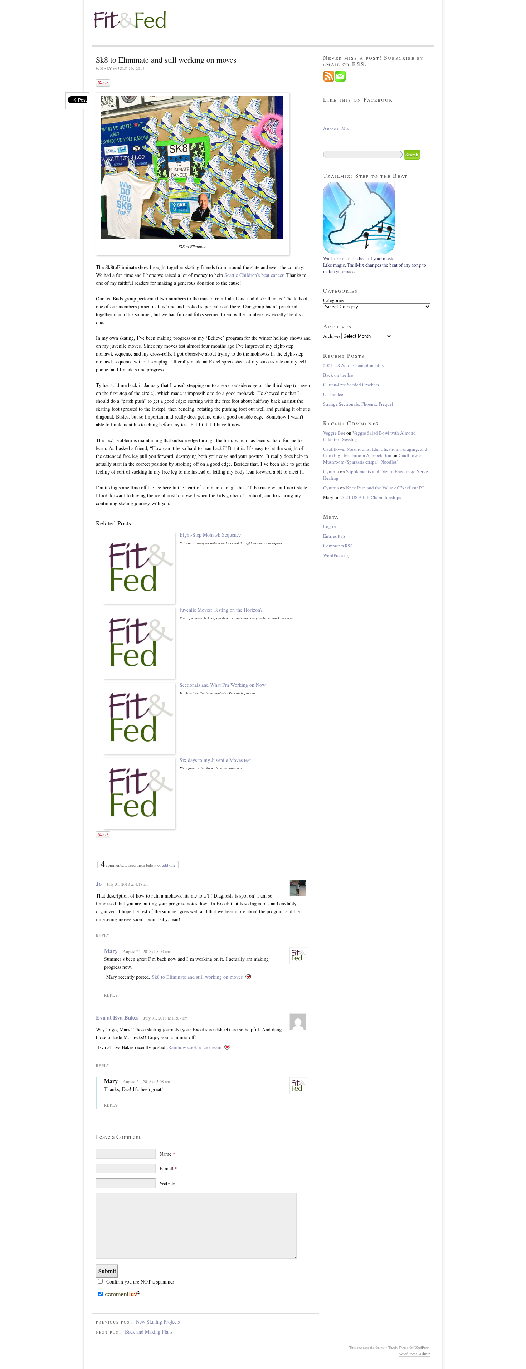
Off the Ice (333, 394)
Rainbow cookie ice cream (194, 1047)
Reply (103, 935)
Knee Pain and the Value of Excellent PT (385, 487)
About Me (336, 128)
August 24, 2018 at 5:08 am (146, 1081)
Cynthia (331, 471)
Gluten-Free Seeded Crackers (351, 384)
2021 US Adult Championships (353, 365)
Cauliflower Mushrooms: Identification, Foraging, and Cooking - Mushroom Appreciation (375, 452)
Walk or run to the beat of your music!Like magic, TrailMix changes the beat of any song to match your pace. (374, 264)
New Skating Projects (158, 1321)
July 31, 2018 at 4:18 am (127, 884)
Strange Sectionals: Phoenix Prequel (358, 404)
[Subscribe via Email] (340, 80)
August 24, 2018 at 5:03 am (146, 951)
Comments (338, 545)
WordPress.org (337, 555)
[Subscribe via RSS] (329, 80)
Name (167, 1153)
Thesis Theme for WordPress (408, 1347)
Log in (329, 526)
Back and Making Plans (148, 1331)
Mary (111, 951)
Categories (333, 300)
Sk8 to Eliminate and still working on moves (197, 976)
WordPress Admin (414, 1353)
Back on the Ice (338, 375)
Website (167, 1183)
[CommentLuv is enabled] (122, 1294)
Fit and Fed (135, 19)
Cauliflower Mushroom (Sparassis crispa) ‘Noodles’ (372, 458)
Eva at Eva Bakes (117, 1017)
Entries (334, 536)
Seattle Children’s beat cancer (253, 275)
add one (168, 865)
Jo (99, 883)
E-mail (168, 1168)
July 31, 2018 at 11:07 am (165, 1018)
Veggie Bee (334, 433)
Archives (331, 336)
